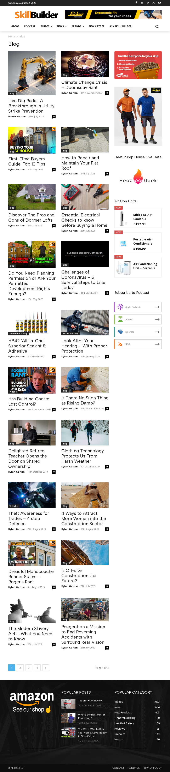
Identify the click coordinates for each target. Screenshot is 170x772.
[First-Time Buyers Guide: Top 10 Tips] (32, 140)
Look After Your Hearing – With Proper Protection (84, 346)
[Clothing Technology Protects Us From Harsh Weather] (85, 432)
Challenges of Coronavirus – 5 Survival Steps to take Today (83, 279)
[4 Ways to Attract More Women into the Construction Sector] (85, 495)
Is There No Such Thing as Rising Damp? (85, 400)
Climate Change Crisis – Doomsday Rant (84, 85)
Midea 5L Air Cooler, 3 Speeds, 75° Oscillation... (142, 217)
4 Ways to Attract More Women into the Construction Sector (83, 518)
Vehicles (14, 506)
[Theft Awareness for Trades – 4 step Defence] (32, 495)
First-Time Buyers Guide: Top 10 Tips (26, 161)
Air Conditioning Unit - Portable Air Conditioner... (145, 266)
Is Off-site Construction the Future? (78, 575)
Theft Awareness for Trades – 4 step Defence (28, 518)
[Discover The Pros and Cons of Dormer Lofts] (32, 197)
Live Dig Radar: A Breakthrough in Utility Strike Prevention (31, 106)
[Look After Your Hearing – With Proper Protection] (85, 322)
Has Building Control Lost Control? (29, 401)
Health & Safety (70, 333)
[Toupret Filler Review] (68, 704)
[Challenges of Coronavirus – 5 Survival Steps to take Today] (85, 254)
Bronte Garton (17, 116)
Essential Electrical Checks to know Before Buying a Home (84, 220)
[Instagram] (142, 3)
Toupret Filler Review (90, 700)
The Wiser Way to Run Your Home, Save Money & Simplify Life (92, 733)
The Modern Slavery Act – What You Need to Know (30, 633)
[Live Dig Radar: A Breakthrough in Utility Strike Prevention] (32, 73)
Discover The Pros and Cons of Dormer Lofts (31, 217)
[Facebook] (136, 3)
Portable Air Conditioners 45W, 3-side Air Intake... (144, 241)
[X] (153, 3)
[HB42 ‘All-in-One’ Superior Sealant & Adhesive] (32, 322)
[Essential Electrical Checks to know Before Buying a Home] (85, 197)
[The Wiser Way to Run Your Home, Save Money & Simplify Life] (68, 732)
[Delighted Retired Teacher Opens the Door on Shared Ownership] (32, 432)
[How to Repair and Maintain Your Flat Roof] (85, 139)
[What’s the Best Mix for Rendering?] (68, 718)
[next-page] (45, 667)
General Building (19, 333)
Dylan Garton (69, 92)
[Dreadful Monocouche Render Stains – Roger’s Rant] (32, 553)
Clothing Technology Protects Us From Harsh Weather (82, 456)
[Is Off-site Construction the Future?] (85, 552)
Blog (12, 93)
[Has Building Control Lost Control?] (32, 380)
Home (12, 36)
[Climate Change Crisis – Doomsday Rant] (85, 64)
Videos (13, 391)
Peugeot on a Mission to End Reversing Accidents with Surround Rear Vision (83, 634)
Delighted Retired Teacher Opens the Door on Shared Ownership (27, 458)
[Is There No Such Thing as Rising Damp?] (85, 380)
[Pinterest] (148, 3)
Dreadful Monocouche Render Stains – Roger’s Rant (31, 576)
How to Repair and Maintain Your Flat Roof (80, 163)
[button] (157, 26)
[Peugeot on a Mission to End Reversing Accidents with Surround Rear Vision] (85, 609)
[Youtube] (159, 3)
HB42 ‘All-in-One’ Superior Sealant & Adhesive (27, 346)
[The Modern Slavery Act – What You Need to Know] (32, 610)
